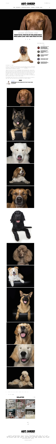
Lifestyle (18, 436)
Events (18, 437)
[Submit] (29, 39)
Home (14, 7)
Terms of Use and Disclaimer (26, 438)
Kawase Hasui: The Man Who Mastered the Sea (44, 59)
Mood (31, 436)
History (44, 437)
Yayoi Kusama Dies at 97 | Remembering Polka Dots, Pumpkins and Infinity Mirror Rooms (45, 47)
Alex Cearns (26, 67)
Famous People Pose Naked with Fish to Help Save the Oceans (22, 83)
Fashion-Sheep (9, 436)
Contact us (32, 438)
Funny (15, 436)
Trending (36, 437)
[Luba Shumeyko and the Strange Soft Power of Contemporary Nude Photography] (30, 404)
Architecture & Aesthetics (25, 7)
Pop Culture (37, 7)
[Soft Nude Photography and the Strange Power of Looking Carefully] (20, 414)
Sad (23, 437)
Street (26, 437)
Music (43, 436)
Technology (29, 437)
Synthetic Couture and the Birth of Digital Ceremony (44, 55)
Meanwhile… (22, 436)
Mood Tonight (40, 436)
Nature (46, 436)
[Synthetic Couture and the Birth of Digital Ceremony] (20, 404)
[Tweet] (27, 39)
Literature (33, 7)
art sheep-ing (18, 7)
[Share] (25, 39)
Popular (21, 437)
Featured (12, 436)
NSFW (7, 437)
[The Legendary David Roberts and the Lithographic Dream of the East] (10, 404)
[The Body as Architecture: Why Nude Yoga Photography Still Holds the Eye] (30, 414)
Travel (33, 437)
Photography (11, 437)
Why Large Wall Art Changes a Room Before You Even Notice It (44, 63)
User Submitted (40, 437)
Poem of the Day (27, 436)
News (48, 436)
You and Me (47, 437)
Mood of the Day (35, 436)
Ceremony (15, 437)
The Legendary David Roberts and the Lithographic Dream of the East (44, 51)
